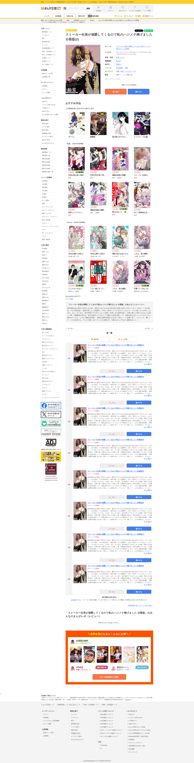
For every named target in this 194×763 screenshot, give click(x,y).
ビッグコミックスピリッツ (50, 349)
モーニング (45, 375)
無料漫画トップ (46, 32)
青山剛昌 (44, 248)
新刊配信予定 (46, 41)
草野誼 (44, 284)
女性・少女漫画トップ (48, 51)
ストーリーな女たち (48, 336)
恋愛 (43, 203)
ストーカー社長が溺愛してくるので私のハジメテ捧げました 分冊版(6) (116, 503)
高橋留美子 (45, 307)
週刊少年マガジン (47, 355)
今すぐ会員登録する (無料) (109, 677)
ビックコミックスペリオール (51, 397)
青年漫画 (44, 187)
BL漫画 (44, 197)
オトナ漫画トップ (47, 64)
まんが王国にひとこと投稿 (50, 114)
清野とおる (45, 297)
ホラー (44, 229)
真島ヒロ (44, 320)
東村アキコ (45, 313)
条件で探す (45, 123)
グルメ (44, 236)
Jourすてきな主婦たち (48, 371)
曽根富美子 (45, 300)
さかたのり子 (46, 287)
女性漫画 (44, 181)
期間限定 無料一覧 (47, 172)
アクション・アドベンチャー (51, 226)
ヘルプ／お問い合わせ (48, 105)
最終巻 (96, 339)
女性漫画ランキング (107, 717)
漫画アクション (46, 391)
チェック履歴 (46, 92)
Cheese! (44, 362)
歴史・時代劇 (46, 220)
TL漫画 (44, 194)
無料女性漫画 (46, 159)
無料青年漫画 (46, 165)
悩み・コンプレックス (128, 71)
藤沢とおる (45, 317)
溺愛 (117, 71)
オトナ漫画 (45, 200)
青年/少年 (81, 16)
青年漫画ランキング (107, 724)
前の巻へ (71, 328)
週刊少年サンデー (47, 381)
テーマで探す (46, 127)
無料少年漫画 (46, 168)
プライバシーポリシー (135, 742)
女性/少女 (70, 16)
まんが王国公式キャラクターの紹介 (140, 730)
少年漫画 (44, 190)
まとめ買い (125, 339)
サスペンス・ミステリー (49, 216)
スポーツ (44, 223)
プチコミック (46, 339)
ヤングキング (46, 384)
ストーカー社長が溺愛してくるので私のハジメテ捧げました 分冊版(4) (116, 440)
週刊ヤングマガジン (48, 342)
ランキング (130, 16)
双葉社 (118, 64)
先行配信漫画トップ (48, 48)
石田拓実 (44, 258)
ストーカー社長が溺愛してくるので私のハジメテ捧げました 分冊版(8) (116, 566)
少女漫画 (44, 184)
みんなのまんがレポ (48, 143)
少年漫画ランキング (107, 727)
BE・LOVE (45, 332)
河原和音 (44, 274)
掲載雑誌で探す (46, 133)
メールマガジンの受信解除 (51, 720)
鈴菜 (120, 57)
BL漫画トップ (46, 61)
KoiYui (69, 222)
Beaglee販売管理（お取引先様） (139, 736)
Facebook (104, 745)
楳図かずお (45, 265)
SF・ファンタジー (47, 233)
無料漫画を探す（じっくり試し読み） (140, 605)
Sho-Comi (45, 378)
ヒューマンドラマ (47, 207)
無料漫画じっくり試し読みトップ (69, 705)
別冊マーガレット (47, 365)
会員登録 (44, 86)
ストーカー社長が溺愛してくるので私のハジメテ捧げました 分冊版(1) (116, 345)
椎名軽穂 (44, 291)
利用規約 (131, 739)
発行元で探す (46, 140)
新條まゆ (44, 294)
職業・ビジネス (46, 213)
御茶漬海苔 (45, 271)
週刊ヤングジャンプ (48, 358)
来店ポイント (149, 16)
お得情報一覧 (46, 77)
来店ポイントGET (47, 73)
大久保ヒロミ (46, 268)
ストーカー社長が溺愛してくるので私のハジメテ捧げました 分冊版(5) (116, 471)
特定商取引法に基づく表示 (137, 746)
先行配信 (58, 16)
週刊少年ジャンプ (47, 345)
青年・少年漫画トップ (48, 54)
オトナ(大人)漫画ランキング (109, 736)
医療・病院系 (46, 239)
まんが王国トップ (48, 705)
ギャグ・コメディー (48, 210)
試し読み (116, 92)
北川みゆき (45, 281)
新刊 (139, 16)
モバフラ (44, 394)
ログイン (44, 89)
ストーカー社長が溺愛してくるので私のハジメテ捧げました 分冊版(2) (116, 377)
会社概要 (131, 749)
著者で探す (45, 130)
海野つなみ (45, 261)
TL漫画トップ (46, 58)
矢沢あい (44, 323)
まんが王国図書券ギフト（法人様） (140, 733)
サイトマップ (133, 752)
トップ (46, 16)
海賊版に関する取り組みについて (51, 449)
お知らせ (44, 101)
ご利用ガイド (46, 108)
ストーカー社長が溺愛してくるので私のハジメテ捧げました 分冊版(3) (116, 408)
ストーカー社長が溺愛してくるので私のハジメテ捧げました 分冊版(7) (116, 534)
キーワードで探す (47, 136)
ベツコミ (44, 368)
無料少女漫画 (46, 162)
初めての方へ (46, 111)
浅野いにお (45, 252)
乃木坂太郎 (45, 310)
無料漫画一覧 (46, 155)
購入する (139, 92)
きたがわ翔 (45, 278)
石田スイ (44, 255)
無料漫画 (95, 16)
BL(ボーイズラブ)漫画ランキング (111, 733)
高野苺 (44, 304)
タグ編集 (70, 299)
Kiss (43, 352)
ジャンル (119, 16)
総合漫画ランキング (107, 714)
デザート (44, 388)
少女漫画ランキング (107, 720)
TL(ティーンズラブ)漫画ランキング (111, 730)
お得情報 (45, 736)
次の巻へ (148, 328)
